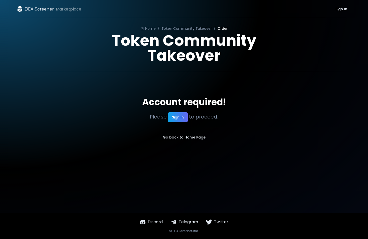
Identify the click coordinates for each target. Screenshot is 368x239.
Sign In (341, 9)
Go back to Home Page (184, 137)
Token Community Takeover (186, 28)
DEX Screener (182, 231)
